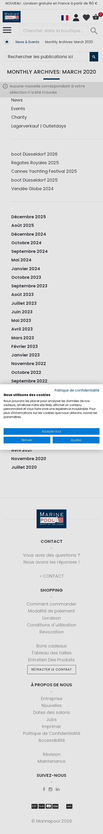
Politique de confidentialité (77, 390)
